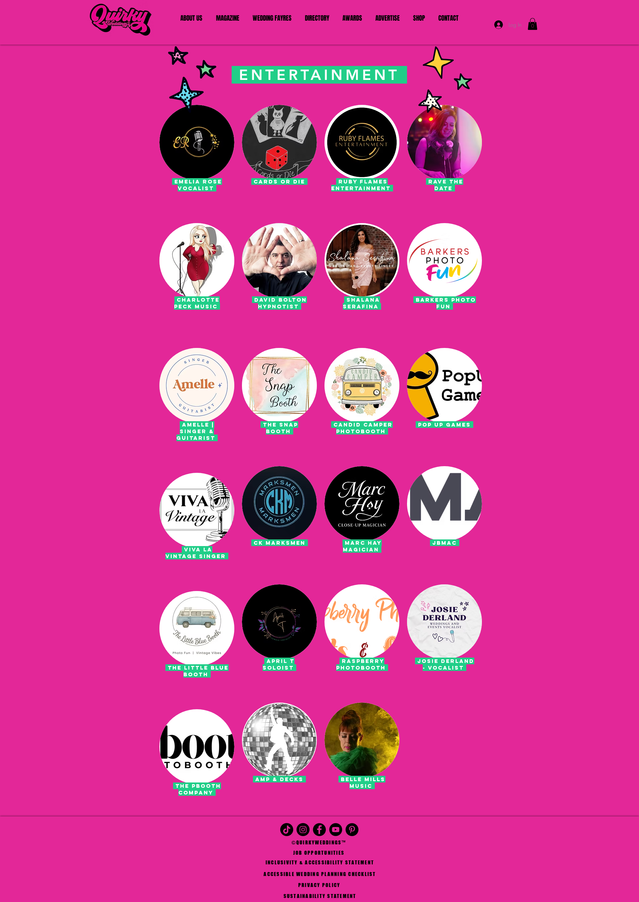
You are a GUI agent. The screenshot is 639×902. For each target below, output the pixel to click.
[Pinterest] (351, 829)
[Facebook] (319, 829)
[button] (532, 24)
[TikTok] (286, 829)
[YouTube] (335, 829)
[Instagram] (303, 829)
